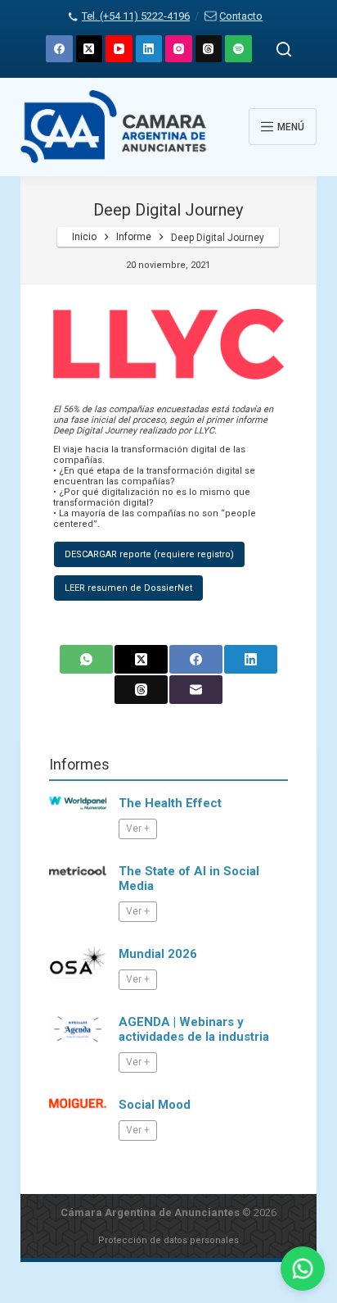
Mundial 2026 (158, 954)
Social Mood (155, 1104)
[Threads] (208, 48)
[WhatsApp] (86, 659)
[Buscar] (283, 49)
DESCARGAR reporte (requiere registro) (149, 554)
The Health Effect (170, 803)
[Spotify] (238, 48)
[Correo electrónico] (195, 689)
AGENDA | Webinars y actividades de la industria (194, 1029)
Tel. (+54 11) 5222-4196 (136, 16)
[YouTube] (119, 48)
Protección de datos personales (168, 1240)
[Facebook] (59, 48)
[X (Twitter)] (89, 48)
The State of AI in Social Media (189, 878)
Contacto (241, 16)
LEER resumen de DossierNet (128, 588)
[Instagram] (178, 48)
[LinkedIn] (149, 48)
